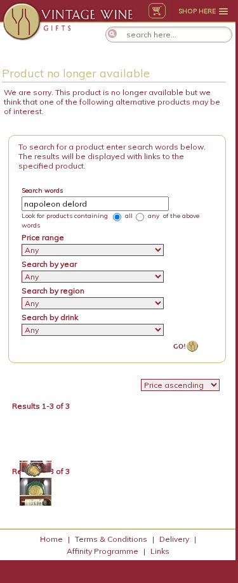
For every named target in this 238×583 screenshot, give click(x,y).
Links (159, 551)
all (128, 216)
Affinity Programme (102, 551)
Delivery (174, 539)
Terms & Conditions (111, 539)
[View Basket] (157, 10)
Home (51, 539)
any (152, 216)
